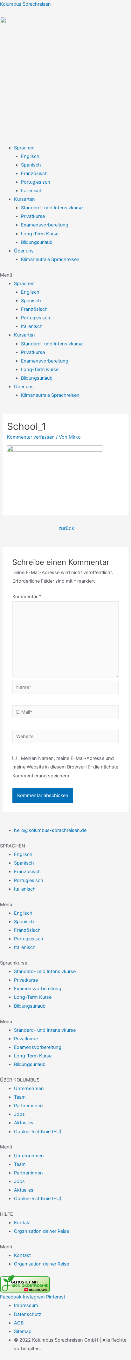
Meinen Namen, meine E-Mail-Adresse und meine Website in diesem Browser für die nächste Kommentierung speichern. (65, 766)
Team (20, 1097)
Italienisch (32, 190)
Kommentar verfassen (31, 437)
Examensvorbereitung (44, 225)
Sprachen (24, 148)
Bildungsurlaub (36, 242)
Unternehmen (29, 1088)
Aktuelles (23, 1123)
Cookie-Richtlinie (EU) (37, 1131)
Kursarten (24, 199)
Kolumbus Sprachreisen (25, 4)
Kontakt (22, 1223)
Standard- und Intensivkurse (52, 208)
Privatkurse (33, 216)
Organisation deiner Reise (41, 1231)
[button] (65, 275)
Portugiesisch (35, 182)
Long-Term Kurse (40, 234)
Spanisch (31, 165)
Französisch (34, 173)
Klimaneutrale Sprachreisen (50, 259)
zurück (66, 528)
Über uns (24, 251)
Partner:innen (28, 1105)
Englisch (30, 156)
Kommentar (26, 596)
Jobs (19, 1114)
